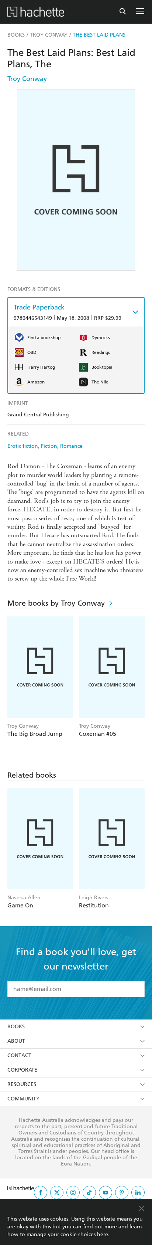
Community (23, 1099)
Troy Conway (27, 78)
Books (16, 1027)
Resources (21, 1084)
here (102, 1234)
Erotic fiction (22, 446)
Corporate (22, 1070)
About (16, 1041)
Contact (19, 1055)
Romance (71, 446)
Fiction (49, 446)
